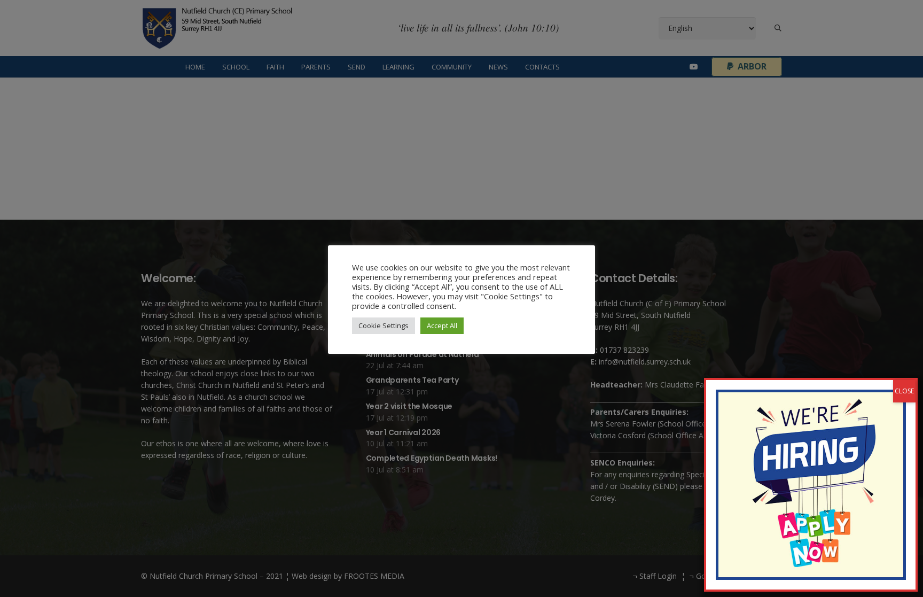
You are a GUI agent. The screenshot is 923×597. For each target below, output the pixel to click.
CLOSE (904, 391)
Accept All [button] (442, 325)
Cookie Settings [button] (383, 325)
